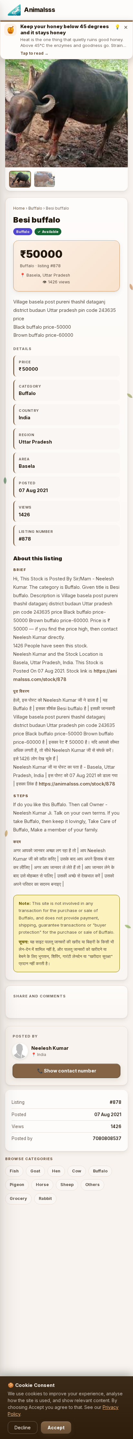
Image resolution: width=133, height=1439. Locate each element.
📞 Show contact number (66, 1070)
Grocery (18, 1198)
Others (92, 1184)
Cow (76, 1171)
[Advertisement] (66, 1281)
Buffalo (35, 208)
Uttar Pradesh (35, 442)
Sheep (67, 1184)
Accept (56, 1427)
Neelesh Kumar (50, 1048)
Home (19, 208)
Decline (23, 1427)
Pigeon (17, 1184)
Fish (14, 1171)
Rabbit (45, 1198)
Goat (35, 1171)
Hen (56, 1171)
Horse (42, 1184)
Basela (27, 466)
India (24, 417)
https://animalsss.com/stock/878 (77, 783)
